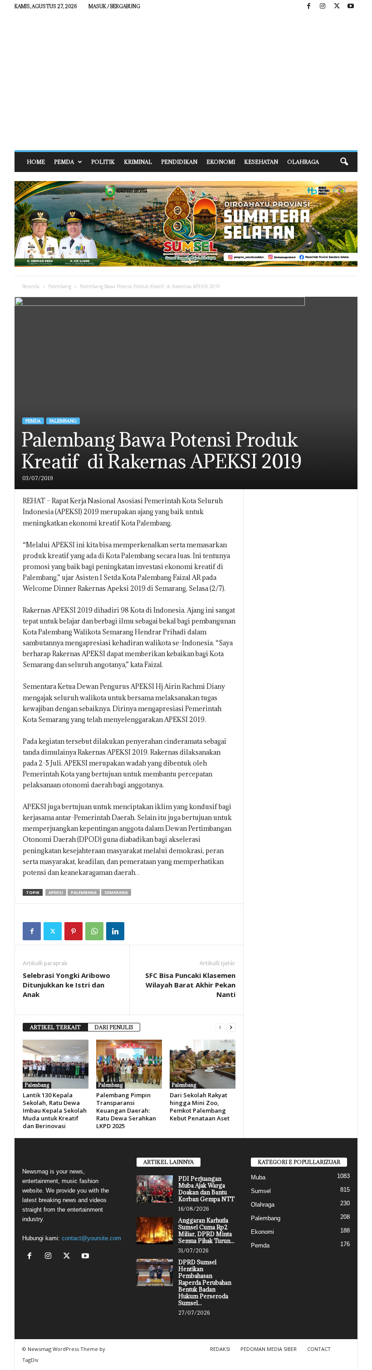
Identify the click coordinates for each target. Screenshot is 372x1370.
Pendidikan (179, 161)
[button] (344, 162)
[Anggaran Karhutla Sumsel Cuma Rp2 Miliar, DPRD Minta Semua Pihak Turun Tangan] (155, 1230)
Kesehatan (261, 161)
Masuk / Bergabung (114, 6)
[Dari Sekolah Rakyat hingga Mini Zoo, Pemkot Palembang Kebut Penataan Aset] (202, 1064)
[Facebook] (308, 6)
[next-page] (230, 1027)
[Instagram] (322, 6)
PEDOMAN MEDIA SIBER (268, 1348)
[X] (336, 6)
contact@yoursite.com (91, 1238)
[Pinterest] (73, 931)
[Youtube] (350, 6)
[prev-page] (220, 1027)
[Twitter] (53, 931)
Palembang (59, 286)
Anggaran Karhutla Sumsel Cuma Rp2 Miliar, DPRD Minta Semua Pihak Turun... (206, 1230)
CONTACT (319, 1348)
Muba (258, 1177)
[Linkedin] (115, 931)
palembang (84, 892)
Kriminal (138, 161)
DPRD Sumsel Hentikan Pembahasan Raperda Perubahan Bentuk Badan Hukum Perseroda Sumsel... (204, 1282)
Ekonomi (220, 161)
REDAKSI (220, 1348)
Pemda (64, 161)
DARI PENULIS (113, 1027)
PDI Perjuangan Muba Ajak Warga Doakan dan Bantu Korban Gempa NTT (206, 1189)
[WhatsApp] (94, 931)
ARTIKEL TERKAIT (55, 1027)
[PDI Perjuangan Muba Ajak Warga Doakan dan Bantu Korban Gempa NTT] (155, 1189)
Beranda (30, 286)
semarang (116, 892)
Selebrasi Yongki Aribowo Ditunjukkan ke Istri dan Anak (66, 985)
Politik (103, 161)
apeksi (56, 892)
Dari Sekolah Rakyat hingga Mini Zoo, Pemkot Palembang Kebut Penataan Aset (200, 1106)
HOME (36, 161)
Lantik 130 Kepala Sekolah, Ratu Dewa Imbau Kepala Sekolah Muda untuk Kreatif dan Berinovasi (55, 1110)
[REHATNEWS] (186, 81)
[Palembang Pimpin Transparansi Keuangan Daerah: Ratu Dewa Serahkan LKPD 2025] (129, 1064)
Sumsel (261, 1191)
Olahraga (303, 161)
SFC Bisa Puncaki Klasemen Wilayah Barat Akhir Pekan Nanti (190, 985)
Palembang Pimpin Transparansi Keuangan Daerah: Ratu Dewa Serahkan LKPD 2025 (126, 1110)
